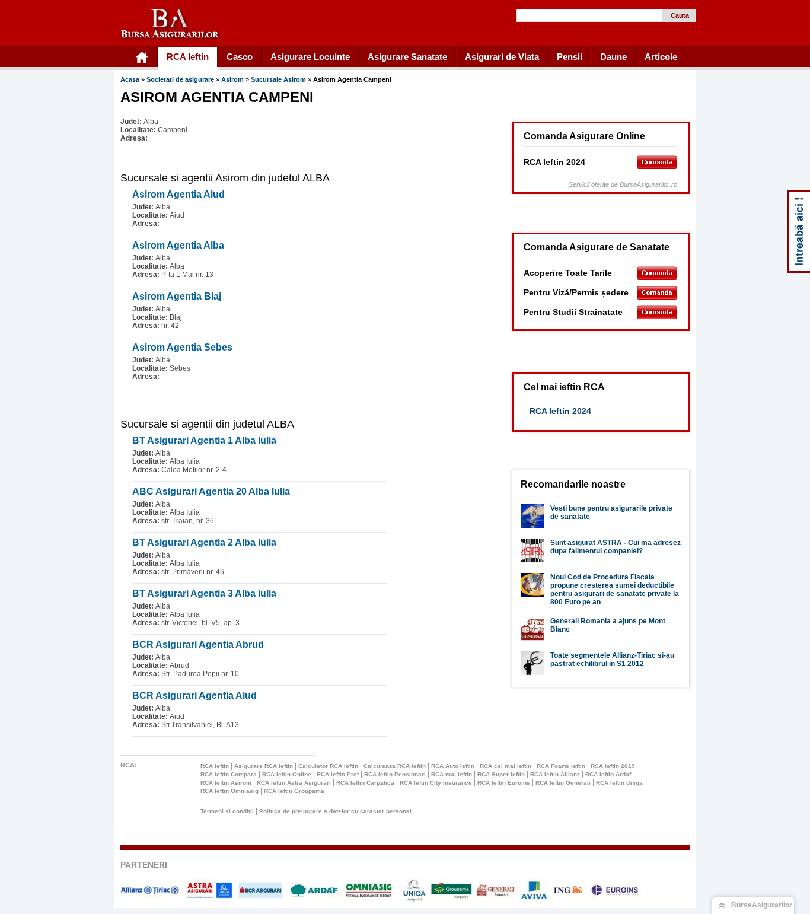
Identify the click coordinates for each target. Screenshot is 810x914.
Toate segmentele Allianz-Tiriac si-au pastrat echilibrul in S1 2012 (612, 659)
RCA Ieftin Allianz (555, 774)
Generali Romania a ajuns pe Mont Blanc (607, 625)
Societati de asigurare (180, 79)
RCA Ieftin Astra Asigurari (294, 782)
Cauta (680, 15)
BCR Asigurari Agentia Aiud (194, 695)
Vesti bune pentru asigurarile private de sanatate (611, 512)
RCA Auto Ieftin (452, 766)
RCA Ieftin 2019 (613, 766)
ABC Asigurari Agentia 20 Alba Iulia (211, 491)
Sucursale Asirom (279, 79)
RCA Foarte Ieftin (561, 766)
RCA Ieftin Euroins (503, 782)
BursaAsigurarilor (761, 905)
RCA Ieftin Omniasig (229, 791)
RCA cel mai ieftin (505, 766)
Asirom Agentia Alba (178, 245)
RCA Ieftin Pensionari (395, 774)
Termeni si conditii (227, 811)
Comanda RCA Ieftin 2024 (657, 162)
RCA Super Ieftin (501, 774)
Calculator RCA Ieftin (328, 766)
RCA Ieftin (214, 766)
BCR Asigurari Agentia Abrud (198, 644)
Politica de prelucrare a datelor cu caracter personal (335, 811)
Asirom (233, 79)
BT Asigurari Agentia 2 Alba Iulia (204, 542)
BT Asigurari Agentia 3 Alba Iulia (204, 593)
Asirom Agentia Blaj (176, 296)
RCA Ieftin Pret (338, 774)
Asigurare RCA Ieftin (263, 766)
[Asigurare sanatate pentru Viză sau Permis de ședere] (657, 293)
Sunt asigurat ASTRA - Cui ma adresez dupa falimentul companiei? (615, 547)
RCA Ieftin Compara (228, 774)
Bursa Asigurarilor (170, 24)
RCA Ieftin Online (286, 774)
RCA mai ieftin (451, 774)
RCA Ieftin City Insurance (436, 782)
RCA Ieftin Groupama (294, 791)
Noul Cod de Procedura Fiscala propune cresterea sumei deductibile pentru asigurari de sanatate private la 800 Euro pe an (614, 589)
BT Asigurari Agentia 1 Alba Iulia (204, 440)
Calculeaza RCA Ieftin (394, 766)
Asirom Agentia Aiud (178, 194)
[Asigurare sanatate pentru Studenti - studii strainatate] (657, 312)
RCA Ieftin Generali (563, 782)
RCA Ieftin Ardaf (608, 774)
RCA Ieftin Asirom (225, 782)
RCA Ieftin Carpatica (365, 782)
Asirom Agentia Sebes (182, 347)
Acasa (129, 79)
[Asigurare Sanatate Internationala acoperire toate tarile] (657, 273)
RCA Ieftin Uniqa (619, 782)
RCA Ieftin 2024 (560, 411)
